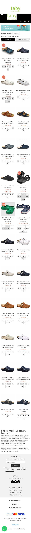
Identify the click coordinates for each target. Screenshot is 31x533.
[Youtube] (15, 481)
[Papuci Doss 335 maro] (8, 401)
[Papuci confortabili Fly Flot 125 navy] (23, 145)
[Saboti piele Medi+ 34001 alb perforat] (8, 82)
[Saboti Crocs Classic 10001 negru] (23, 177)
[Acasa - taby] (15, 9)
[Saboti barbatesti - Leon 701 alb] (23, 82)
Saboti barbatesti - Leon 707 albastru (8, 59)
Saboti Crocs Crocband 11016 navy (23, 218)
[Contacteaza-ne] (21, 21)
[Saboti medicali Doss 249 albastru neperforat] (23, 273)
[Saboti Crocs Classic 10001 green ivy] (8, 209)
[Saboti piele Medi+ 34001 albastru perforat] (23, 369)
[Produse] (2, 15)
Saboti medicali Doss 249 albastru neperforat (23, 282)
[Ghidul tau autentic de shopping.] (15, 525)
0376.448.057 (16, 492)
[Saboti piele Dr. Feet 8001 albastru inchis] (23, 50)
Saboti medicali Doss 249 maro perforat (23, 314)
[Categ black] (15, 28)
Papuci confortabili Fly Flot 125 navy (23, 155)
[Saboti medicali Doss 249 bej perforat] (8, 273)
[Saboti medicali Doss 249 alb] (23, 241)
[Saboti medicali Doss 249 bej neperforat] (8, 337)
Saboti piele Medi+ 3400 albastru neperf (8, 378)
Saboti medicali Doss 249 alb (23, 250)
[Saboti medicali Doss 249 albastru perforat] (8, 241)
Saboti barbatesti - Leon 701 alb (23, 91)
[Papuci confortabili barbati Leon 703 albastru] (23, 113)
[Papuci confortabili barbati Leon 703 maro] (8, 113)
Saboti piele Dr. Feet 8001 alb (23, 346)
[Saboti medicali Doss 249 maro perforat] (23, 305)
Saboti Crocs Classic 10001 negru (23, 186)
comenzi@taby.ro (16, 495)
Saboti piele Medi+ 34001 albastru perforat (23, 378)
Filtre (9, 39)
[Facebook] (12, 481)
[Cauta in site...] (29, 21)
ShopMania (9, 529)
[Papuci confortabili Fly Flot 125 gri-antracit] (8, 145)
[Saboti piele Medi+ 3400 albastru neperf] (8, 369)
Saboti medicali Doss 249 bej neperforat (8, 346)
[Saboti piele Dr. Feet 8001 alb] (23, 337)
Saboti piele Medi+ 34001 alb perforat (7, 91)
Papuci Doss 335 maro (7, 409)
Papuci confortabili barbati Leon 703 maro (7, 122)
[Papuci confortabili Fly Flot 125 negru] (8, 177)
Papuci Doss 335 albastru (23, 410)
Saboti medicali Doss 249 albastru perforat (8, 250)
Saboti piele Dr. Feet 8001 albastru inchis (23, 59)
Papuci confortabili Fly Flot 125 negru (7, 186)
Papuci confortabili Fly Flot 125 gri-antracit (7, 155)
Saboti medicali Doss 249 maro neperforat (8, 314)
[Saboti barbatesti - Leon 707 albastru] (8, 50)
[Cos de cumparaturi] (25, 21)
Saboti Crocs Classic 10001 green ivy (8, 218)
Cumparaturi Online (20, 529)
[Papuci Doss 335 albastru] (23, 401)
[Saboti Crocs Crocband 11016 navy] (23, 209)
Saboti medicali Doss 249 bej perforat (8, 282)
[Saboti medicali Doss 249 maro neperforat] (8, 305)
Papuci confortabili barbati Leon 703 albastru (23, 122)
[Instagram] (18, 481)
